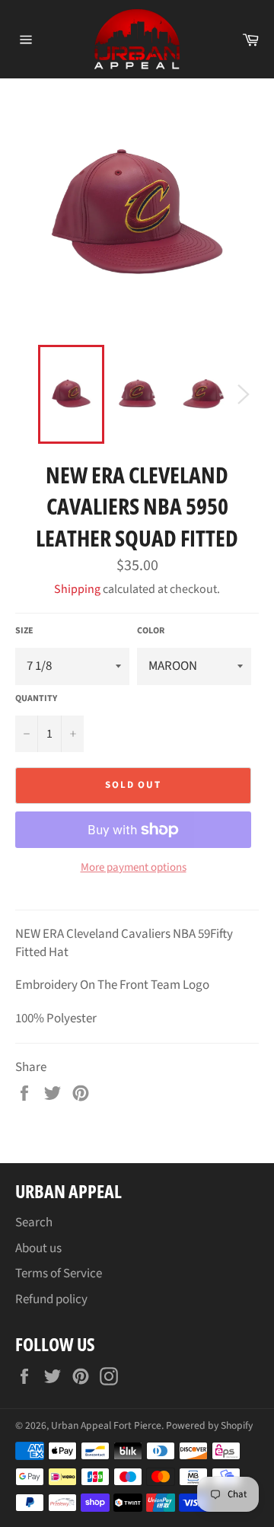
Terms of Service (58, 1273)
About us (38, 1248)
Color (150, 631)
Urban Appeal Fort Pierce (106, 1425)
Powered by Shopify (209, 1425)
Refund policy (51, 1299)
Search (34, 1222)
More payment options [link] (133, 867)
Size (24, 631)
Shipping (77, 589)
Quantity (36, 699)
